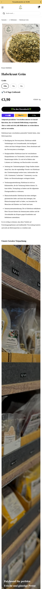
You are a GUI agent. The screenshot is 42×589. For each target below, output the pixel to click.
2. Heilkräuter (13, 20)
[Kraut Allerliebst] (20, 7)
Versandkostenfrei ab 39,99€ (21, 2)
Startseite (4, 20)
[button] (39, 7)
